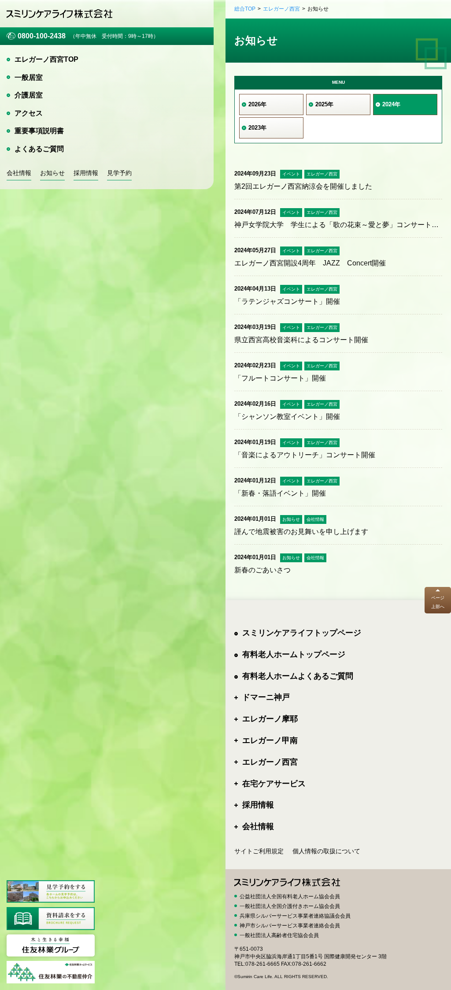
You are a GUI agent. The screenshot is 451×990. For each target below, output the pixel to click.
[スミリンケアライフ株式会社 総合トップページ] (59, 13)
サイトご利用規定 (259, 851)
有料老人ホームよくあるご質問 (297, 676)
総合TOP (244, 9)
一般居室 (29, 77)
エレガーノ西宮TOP (46, 59)
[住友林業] (51, 945)
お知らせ (52, 172)
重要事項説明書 (39, 130)
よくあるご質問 (39, 149)
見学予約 (119, 172)
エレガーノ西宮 (281, 9)
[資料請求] (51, 918)
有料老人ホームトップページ (293, 654)
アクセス (29, 113)
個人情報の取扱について (326, 851)
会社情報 (19, 172)
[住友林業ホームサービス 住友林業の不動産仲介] (51, 972)
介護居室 (29, 95)
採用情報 (86, 172)
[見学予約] (51, 891)
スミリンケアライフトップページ (301, 632)
